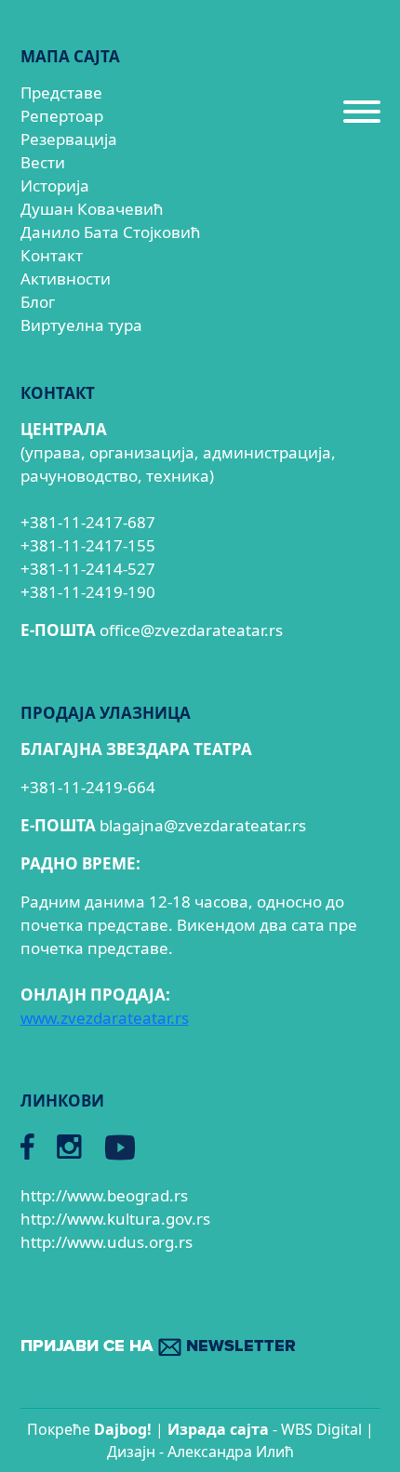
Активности (65, 278)
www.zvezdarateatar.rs (104, 1017)
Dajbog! (123, 1429)
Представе (61, 92)
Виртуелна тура (81, 325)
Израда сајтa (218, 1429)
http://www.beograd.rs (104, 1195)
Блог (37, 301)
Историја (54, 185)
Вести (42, 162)
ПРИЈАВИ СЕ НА (158, 1346)
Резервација (68, 139)
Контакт (51, 255)
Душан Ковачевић (92, 208)
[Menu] (361, 119)
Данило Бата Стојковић (110, 232)
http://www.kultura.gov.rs (115, 1218)
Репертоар (61, 115)
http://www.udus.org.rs (106, 1242)
